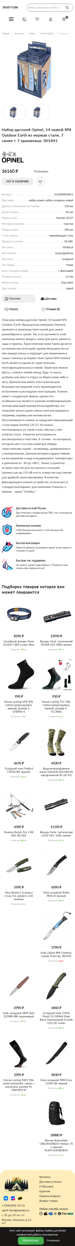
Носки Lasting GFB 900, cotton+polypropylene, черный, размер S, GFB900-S (18, 706)
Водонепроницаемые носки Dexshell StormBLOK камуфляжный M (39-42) (56, 772)
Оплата (13, 309)
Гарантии (44, 1191)
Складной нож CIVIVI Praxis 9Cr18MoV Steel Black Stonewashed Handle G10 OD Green (56, 1018)
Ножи (32, 33)
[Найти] (67, 7)
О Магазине (46, 1186)
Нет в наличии (17, 181)
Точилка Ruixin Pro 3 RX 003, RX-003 (19, 834)
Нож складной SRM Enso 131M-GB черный (56, 1081)
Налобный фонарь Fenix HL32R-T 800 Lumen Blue (18, 643)
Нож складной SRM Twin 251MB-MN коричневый (19, 1015)
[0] (64, 19)
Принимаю (31, 1240)
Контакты (45, 1177)
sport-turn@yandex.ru (15, 1210)
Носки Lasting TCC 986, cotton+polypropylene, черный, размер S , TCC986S (56, 706)
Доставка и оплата (50, 1181)
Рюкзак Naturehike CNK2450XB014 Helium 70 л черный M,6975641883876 (56, 1145)
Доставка (50, 298)
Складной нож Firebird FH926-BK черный (19, 770)
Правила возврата (49, 1196)
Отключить (53, 1240)
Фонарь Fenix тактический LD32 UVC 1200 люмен (56, 834)
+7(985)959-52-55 (13, 1205)
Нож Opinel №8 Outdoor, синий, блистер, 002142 (56, 954)
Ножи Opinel (47, 33)
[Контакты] (24, 19)
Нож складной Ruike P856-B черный (56, 894)
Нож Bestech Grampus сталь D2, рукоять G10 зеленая (18, 896)
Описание (14, 298)
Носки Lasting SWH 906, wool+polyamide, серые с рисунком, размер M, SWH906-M (18, 1085)
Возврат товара (48, 1200)
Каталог (19, 33)
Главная (6, 33)
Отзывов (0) (52, 309)
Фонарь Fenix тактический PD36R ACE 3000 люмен (56, 643)
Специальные (66, 33)
